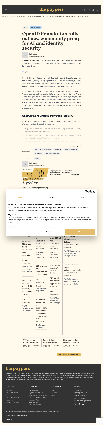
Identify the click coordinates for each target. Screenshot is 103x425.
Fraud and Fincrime (12, 393)
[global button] (85, 9)
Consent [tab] (21, 197)
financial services (52, 153)
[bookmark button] (93, 9)
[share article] (79, 55)
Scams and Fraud (34, 400)
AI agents (38, 153)
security (58, 149)
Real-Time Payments (35, 405)
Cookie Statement (21, 415)
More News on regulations (68, 354)
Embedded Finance (34, 402)
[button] (79, 55)
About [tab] (81, 197)
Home (4, 16)
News (23, 16)
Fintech (8, 395)
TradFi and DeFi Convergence (38, 395)
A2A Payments (33, 390)
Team (53, 390)
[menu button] (6, 9)
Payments (9, 390)
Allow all (81, 232)
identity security (71, 149)
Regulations (13, 16)
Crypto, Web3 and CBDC (13, 397)
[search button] (89, 9)
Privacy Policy (10, 415)
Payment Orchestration (36, 393)
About (53, 395)
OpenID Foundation (32, 60)
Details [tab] (51, 197)
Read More (75, 146)
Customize (50, 232)
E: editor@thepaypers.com (82, 401)
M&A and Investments (12, 402)
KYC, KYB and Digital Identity (37, 397)
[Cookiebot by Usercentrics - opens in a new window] (86, 191)
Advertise (54, 393)
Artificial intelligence (43, 149)
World (37, 158)
